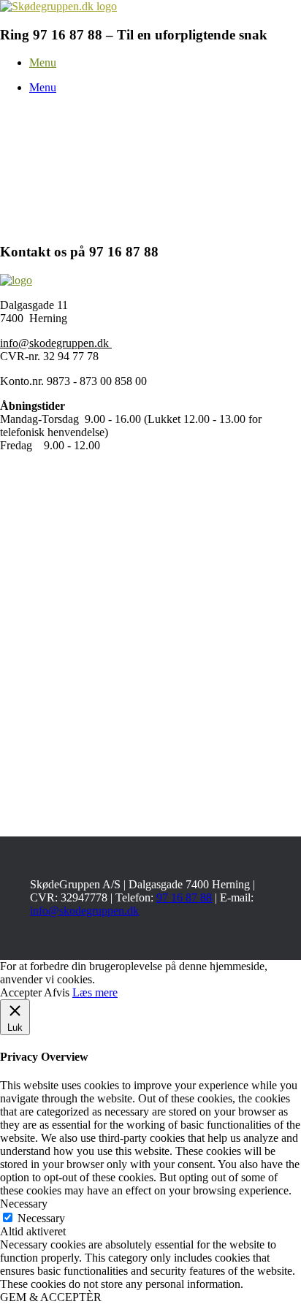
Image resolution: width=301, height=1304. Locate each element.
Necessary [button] (23, 1203)
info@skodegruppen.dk (56, 343)
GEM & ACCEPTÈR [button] (51, 1297)
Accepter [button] (21, 992)
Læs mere (95, 992)
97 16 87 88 (184, 897)
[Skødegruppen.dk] (58, 6)
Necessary (41, 1218)
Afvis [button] (56, 992)
